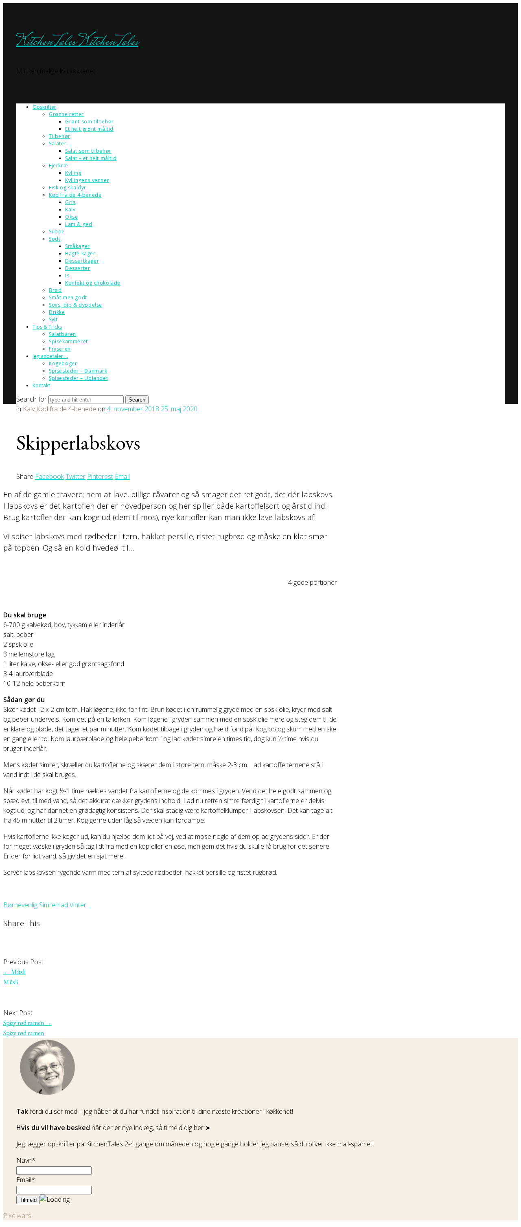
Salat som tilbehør (88, 150)
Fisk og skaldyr (67, 187)
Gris (70, 202)
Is (67, 275)
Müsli (14, 972)
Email (122, 476)
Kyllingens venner (87, 180)
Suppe (57, 231)
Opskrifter (44, 106)
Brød (55, 290)
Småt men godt (68, 297)
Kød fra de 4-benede (75, 194)
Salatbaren (62, 334)
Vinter (78, 904)
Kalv (70, 209)
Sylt (53, 319)
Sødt (54, 238)
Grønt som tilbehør (89, 121)
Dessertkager (82, 260)
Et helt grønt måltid (89, 128)
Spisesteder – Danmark (78, 370)
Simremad (53, 904)
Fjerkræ (58, 165)
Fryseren (60, 348)
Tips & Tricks (47, 326)
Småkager (77, 246)
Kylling (73, 172)
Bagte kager (80, 253)
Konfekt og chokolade (92, 282)
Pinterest (100, 476)
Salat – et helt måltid (90, 158)
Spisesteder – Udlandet (78, 378)
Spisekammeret (68, 341)
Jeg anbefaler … (50, 356)
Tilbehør (59, 136)
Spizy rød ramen (27, 1022)
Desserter (77, 268)
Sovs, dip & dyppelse (75, 304)
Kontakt (41, 385)
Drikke (57, 312)
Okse (71, 216)
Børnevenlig (20, 904)
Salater (57, 143)
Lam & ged (78, 224)
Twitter (75, 476)
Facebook (49, 476)
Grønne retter (66, 114)
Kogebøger (63, 363)
